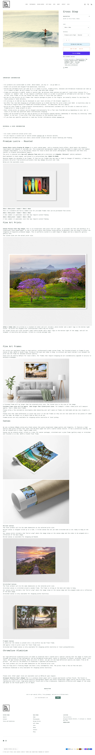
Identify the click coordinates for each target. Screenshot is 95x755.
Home (34, 717)
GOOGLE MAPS (66, 722)
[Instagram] (6, 740)
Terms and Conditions (9, 721)
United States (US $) (10, 749)
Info (34, 725)
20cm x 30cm (67, 27)
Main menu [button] (35, 715)
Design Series (37, 721)
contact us (60, 117)
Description (66, 16)
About (34, 727)
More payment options (69, 56)
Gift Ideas (36, 723)
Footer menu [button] (6, 715)
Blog (34, 731)
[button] (40, 4)
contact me (40, 135)
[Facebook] (3, 740)
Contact (5, 719)
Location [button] (65, 715)
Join (58, 697)
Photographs (36, 719)
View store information (71, 64)
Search (4, 717)
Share (66, 67)
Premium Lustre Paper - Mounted (73, 35)
